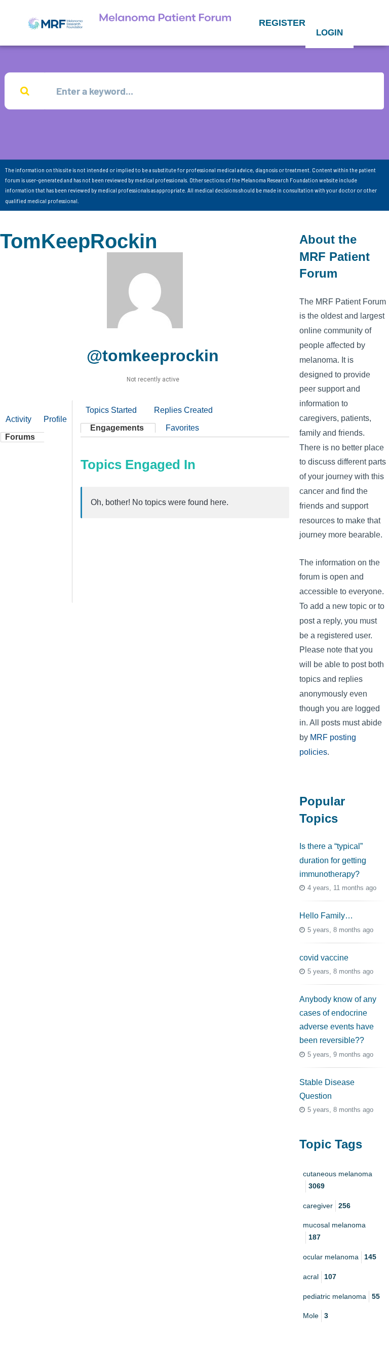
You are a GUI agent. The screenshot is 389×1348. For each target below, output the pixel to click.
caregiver (327, 1206)
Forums (20, 437)
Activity (18, 419)
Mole (315, 1316)
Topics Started (111, 410)
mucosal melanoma (334, 1231)
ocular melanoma (339, 1257)
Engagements (117, 427)
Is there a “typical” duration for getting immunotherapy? (332, 860)
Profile (55, 419)
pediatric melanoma (341, 1296)
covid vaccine (323, 957)
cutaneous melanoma (337, 1180)
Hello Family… (326, 915)
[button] (282, 22)
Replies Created (183, 410)
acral (319, 1277)
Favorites (182, 427)
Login (329, 32)
